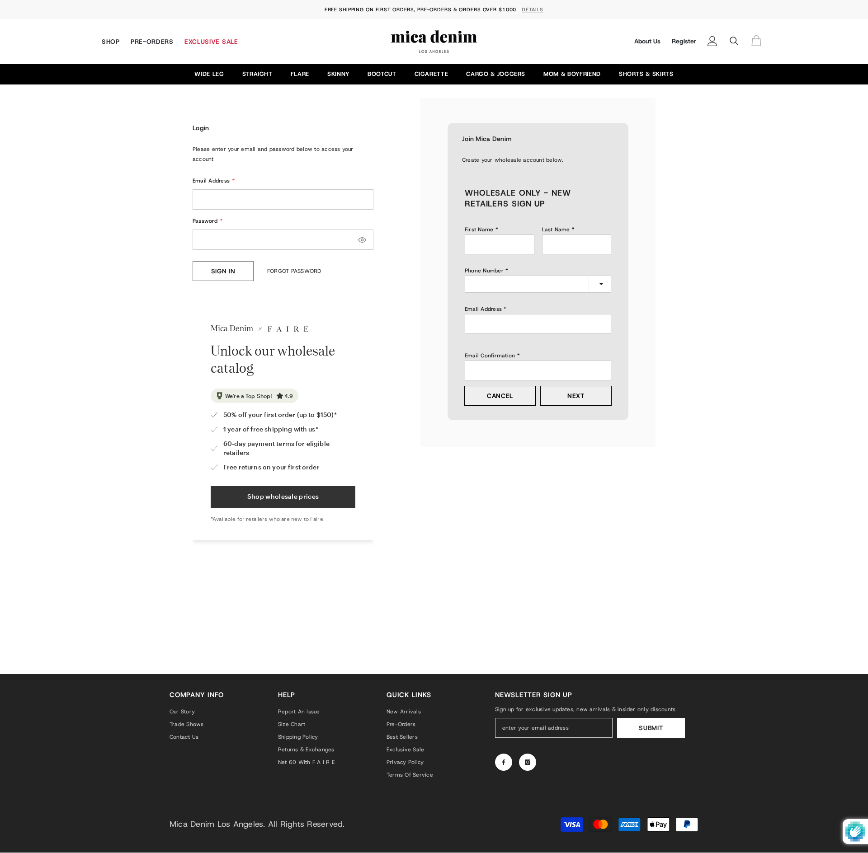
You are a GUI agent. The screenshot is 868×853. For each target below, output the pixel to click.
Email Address (214, 180)
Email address (483, 309)
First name (479, 229)
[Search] (734, 41)
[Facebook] (503, 762)
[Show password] (362, 239)
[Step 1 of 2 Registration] (538, 171)
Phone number (484, 270)
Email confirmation (490, 355)
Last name (556, 229)
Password (207, 221)
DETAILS (532, 9)
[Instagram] (527, 762)
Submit (651, 728)
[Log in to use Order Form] (758, 41)
